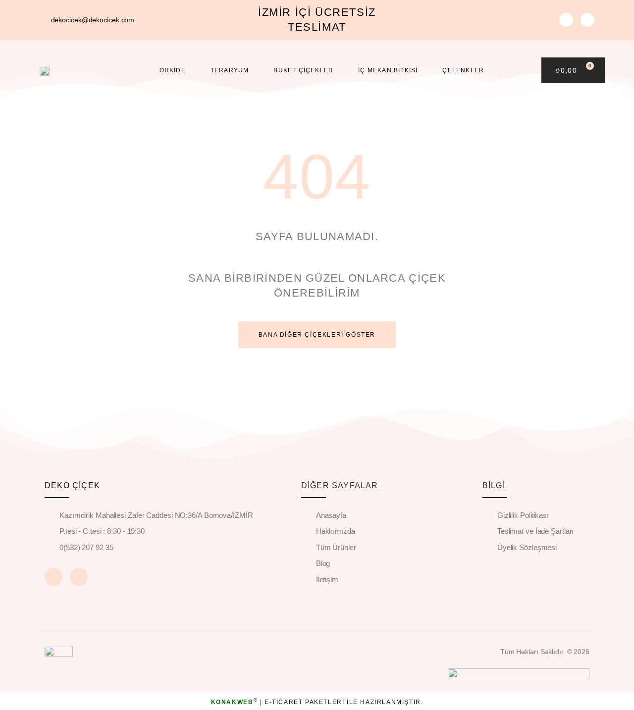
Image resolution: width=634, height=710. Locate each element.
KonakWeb (232, 702)
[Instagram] (587, 20)
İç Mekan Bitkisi (388, 70)
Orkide (172, 70)
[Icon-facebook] (566, 20)
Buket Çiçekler (303, 70)
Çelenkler (463, 70)
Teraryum (230, 70)
